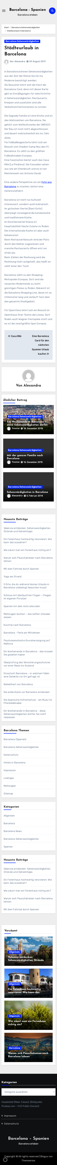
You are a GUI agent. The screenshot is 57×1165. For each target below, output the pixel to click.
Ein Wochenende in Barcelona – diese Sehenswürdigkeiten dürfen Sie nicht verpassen (27, 425)
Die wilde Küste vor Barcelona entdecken (27, 692)
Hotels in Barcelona (15, 762)
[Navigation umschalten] (3, 10)
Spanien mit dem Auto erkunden (22, 606)
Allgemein (9, 815)
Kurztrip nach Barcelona (17, 625)
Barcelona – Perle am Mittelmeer (22, 632)
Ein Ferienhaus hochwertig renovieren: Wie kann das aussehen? (24, 992)
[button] (5, 1159)
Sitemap (8, 793)
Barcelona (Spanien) (15, 739)
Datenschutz (11, 754)
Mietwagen (10, 785)
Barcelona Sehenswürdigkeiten (22, 41)
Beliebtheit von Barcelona (18, 684)
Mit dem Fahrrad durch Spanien (21, 568)
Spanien (8, 846)
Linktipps (9, 778)
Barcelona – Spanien (28, 1138)
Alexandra (19, 61)
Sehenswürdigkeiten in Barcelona (27, 492)
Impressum (10, 770)
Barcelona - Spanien (27, 10)
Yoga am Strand (13, 576)
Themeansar (28, 1160)
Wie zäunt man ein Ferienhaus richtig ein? (27, 550)
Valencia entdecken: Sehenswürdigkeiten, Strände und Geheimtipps (26, 960)
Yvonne (15, 428)
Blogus (44, 1156)
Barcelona (9, 823)
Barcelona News (13, 831)
